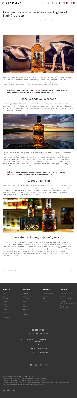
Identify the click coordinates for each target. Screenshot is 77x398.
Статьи (44, 298)
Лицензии (25, 306)
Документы (25, 309)
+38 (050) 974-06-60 (39, 330)
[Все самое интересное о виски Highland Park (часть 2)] (38, 54)
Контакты (25, 314)
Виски (5, 301)
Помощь (63, 289)
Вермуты (6, 317)
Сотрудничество (27, 296)
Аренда (24, 301)
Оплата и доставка (66, 293)
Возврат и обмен (65, 296)
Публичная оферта (66, 298)
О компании (25, 293)
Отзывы (24, 304)
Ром (4, 320)
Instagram (36, 365)
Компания (26, 289)
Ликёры (5, 306)
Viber (46, 365)
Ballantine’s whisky (14, 174)
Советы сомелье (47, 293)
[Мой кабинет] (53, 3)
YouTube (41, 365)
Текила (5, 309)
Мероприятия (46, 296)
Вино (4, 293)
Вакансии (25, 298)
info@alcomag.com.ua (40, 333)
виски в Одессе (35, 90)
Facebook (31, 365)
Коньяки (5, 298)
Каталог (6, 289)
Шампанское (7, 296)
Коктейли (45, 301)
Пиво (4, 314)
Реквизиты (25, 312)
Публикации (47, 289)
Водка (5, 304)
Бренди (5, 312)
